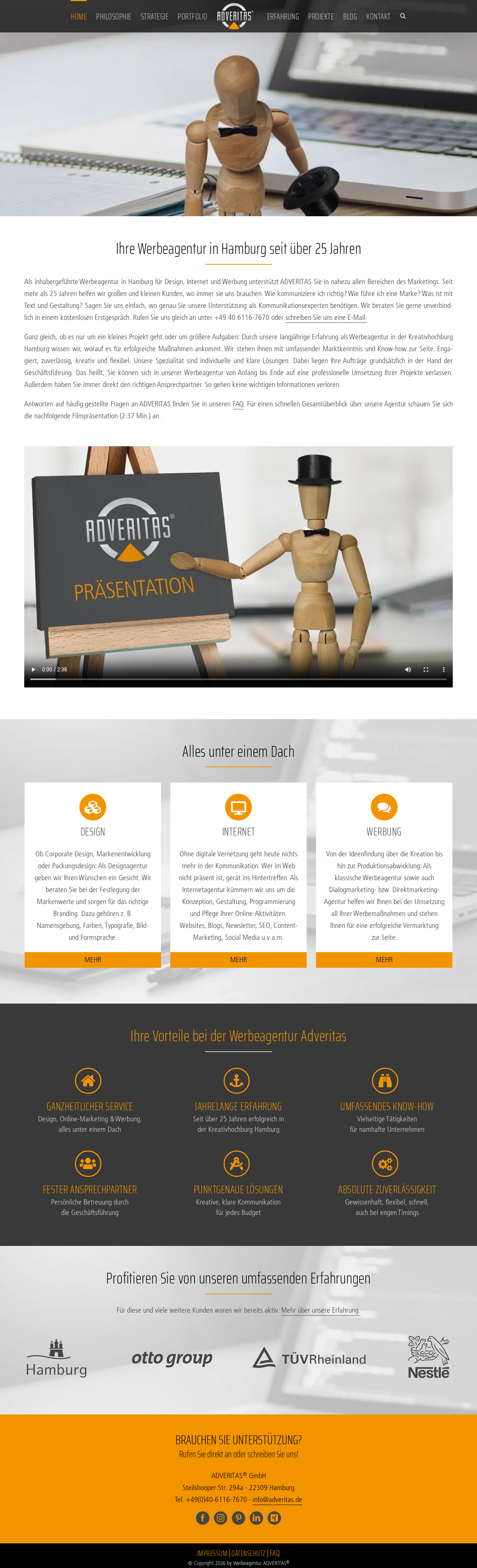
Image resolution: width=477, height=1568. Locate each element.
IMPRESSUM (212, 1553)
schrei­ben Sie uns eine (326, 317)
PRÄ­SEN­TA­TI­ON (238, 169)
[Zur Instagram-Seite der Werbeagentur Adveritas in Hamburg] (220, 1517)
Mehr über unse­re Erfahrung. (320, 1310)
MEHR (93, 959)
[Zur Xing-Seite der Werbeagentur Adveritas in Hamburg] (274, 1517)
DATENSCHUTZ (248, 1553)
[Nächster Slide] (461, 121)
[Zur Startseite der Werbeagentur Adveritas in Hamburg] (235, 15)
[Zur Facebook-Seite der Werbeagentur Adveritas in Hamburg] (202, 1517)
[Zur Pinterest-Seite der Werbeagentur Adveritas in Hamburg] (238, 1517)
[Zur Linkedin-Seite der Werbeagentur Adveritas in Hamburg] (256, 1517)
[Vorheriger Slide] (16, 121)
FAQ (238, 404)
